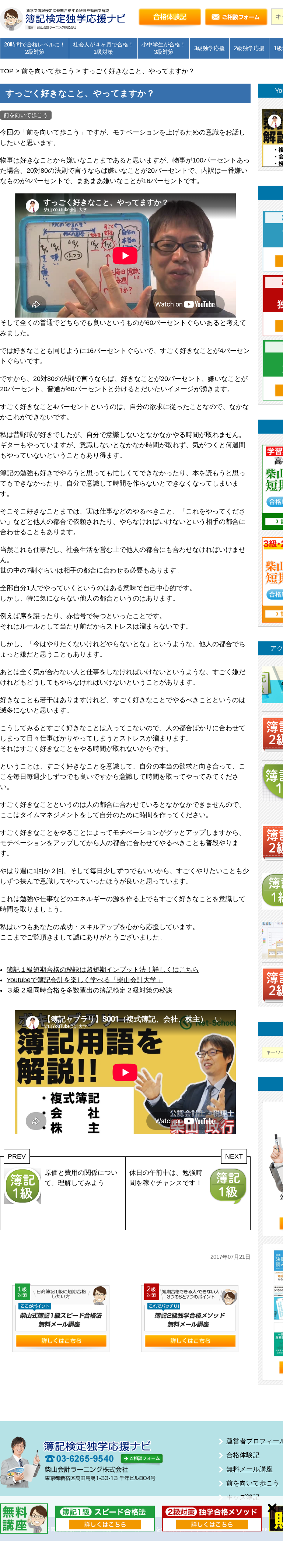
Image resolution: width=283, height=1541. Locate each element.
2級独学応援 (249, 48)
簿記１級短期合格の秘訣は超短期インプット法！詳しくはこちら (103, 969)
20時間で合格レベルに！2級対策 (34, 48)
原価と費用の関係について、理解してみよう (81, 1178)
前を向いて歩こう (26, 115)
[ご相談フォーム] (236, 18)
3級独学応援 (209, 48)
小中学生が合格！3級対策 (164, 48)
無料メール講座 (249, 1469)
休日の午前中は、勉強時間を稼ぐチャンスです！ (165, 1178)
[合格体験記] (170, 18)
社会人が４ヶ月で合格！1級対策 (103, 48)
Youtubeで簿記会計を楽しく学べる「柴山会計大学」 (85, 980)
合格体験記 (242, 1455)
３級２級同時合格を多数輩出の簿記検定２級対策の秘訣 (89, 990)
